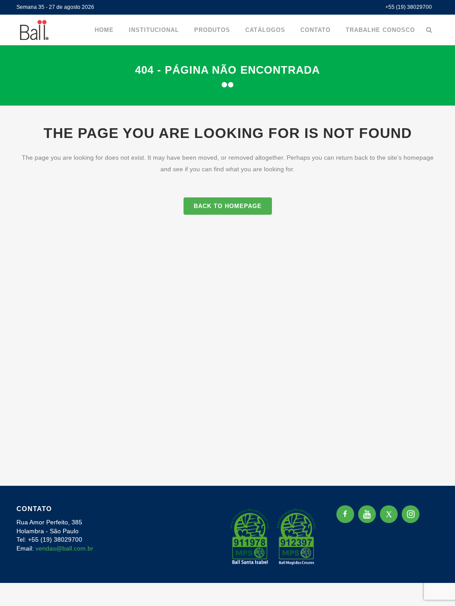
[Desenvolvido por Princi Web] (432, 564)
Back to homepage (228, 206)
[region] (115, 536)
